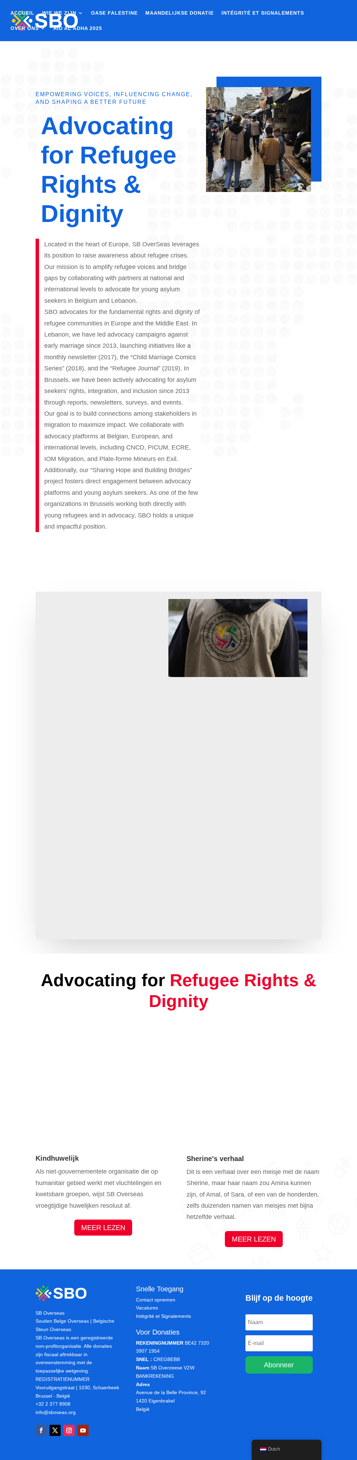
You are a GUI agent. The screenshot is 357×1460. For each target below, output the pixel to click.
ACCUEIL (22, 13)
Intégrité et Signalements (163, 1316)
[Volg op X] (55, 1430)
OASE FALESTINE (114, 13)
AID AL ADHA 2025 (77, 28)
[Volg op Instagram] (69, 1430)
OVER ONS (24, 28)
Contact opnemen (155, 1300)
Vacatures (147, 1308)
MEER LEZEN (103, 1227)
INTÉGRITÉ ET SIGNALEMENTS (262, 13)
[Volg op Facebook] (41, 1430)
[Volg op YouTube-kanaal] (83, 1430)
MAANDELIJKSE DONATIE (179, 13)
